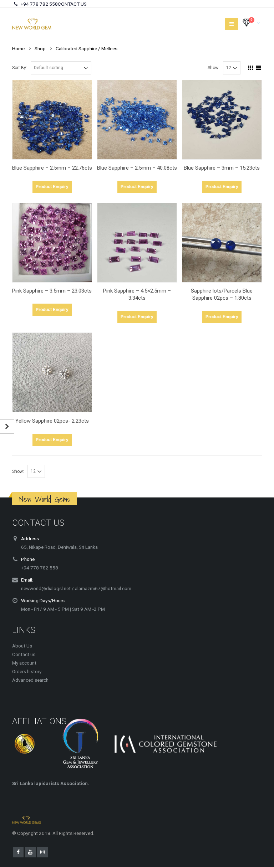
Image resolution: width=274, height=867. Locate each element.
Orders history (26, 671)
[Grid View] (251, 67)
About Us (22, 646)
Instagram (42, 852)
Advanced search (30, 680)
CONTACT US (72, 4)
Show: (213, 67)
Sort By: (19, 67)
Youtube (30, 852)
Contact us (23, 654)
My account (24, 663)
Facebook (18, 852)
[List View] (258, 67)
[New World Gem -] (31, 23)
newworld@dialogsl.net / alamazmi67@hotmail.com (76, 588)
